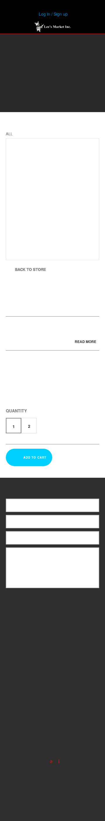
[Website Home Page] (52, 26)
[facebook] (49, 761)
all (9, 133)
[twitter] (57, 761)
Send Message (56, 599)
